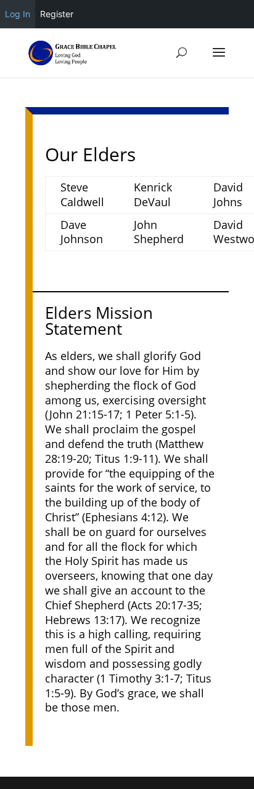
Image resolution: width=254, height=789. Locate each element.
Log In (17, 14)
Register (56, 14)
